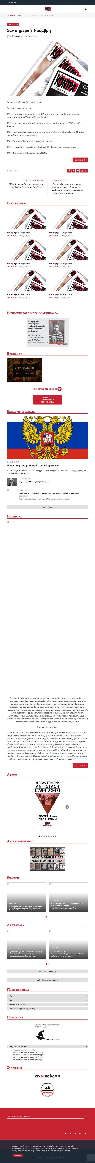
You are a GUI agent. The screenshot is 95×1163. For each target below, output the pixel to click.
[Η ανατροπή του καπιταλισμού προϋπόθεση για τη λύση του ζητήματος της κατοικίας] (26, 897)
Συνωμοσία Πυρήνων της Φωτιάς (22, 1008)
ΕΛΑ (10, 1000)
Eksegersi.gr (17, 36)
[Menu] (9, 9)
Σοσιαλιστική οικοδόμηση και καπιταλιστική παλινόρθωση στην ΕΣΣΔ (68, 905)
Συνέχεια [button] (17, 1155)
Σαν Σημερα (13, 24)
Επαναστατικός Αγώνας (18, 1004)
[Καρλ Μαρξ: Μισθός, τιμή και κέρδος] (12, 482)
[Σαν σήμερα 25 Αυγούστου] (68, 281)
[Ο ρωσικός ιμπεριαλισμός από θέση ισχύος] (47, 437)
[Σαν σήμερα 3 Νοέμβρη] (47, 96)
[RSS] (75, 1133)
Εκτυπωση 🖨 (80, 160)
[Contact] (80, 1133)
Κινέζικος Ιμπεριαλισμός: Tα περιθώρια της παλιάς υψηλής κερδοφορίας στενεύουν (49, 496)
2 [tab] (49, 916)
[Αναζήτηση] (85, 9)
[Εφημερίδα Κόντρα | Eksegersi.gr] (47, 9)
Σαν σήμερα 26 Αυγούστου (18, 294)
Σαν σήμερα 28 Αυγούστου (18, 263)
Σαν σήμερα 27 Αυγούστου (60, 263)
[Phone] (85, 1133)
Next (67, 807)
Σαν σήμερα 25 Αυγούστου (60, 294)
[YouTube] (71, 1133)
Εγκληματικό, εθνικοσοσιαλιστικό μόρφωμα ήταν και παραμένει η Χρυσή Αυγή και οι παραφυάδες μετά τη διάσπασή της (26, 954)
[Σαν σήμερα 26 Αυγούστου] (26, 281)
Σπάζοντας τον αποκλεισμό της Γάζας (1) (27, 1059)
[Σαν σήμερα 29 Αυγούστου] (68, 219)
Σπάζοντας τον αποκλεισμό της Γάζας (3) (27, 1055)
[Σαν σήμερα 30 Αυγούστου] (26, 219)
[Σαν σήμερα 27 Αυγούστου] (68, 250)
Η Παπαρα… (14, 516)
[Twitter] (66, 1133)
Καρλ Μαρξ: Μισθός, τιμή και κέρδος (34, 482)
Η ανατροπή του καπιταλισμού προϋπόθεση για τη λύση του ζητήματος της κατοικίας (25, 908)
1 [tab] (46, 916)
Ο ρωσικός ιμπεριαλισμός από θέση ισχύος (33, 465)
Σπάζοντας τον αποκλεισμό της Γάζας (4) (27, 1052)
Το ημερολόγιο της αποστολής (23, 1050)
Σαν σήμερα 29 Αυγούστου (60, 232)
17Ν (10, 996)
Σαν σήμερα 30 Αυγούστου (18, 232)
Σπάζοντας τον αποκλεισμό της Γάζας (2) (27, 1057)
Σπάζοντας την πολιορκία (18, 1046)
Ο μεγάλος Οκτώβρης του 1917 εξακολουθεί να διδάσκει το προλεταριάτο (67, 953)
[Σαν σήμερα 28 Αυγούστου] (26, 250)
